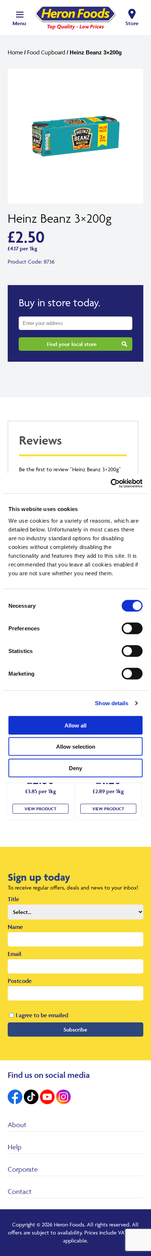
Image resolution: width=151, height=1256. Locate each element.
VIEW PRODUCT (40, 808)
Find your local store (72, 344)
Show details (111, 703)
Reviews (40, 440)
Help (15, 1146)
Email (14, 953)
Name (15, 926)
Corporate (23, 1169)
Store (132, 23)
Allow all (75, 725)
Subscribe (75, 1029)
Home (15, 52)
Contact (20, 1191)
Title (13, 899)
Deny (75, 768)
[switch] (132, 628)
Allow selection (75, 747)
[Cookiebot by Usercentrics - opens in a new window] (110, 483)
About (17, 1124)
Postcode (20, 980)
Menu (19, 23)
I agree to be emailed (42, 1015)
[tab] (73, 444)
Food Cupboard (46, 52)
